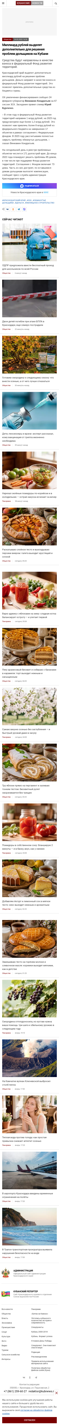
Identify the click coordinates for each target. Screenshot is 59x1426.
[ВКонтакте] (7, 209)
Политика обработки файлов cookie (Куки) (40, 1369)
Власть (5, 1318)
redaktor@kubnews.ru (42, 1391)
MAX (46, 192)
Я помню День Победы (41, 1341)
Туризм (5, 1350)
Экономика (7, 1323)
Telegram (36, 1377)
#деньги (19, 203)
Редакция (35, 1352)
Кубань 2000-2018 (39, 1332)
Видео (4, 1345)
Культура (6, 1336)
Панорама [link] (6, 501)
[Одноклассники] (13, 209)
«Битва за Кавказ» (39, 1314)
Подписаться (32, 186)
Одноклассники (30, 1377)
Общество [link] (6, 273)
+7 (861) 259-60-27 (15, 1391)
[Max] (24, 209)
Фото (4, 1341)
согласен (29, 1420)
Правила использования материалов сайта (42, 1362)
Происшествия (8, 1327)
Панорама (36, 1309)
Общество (7, 39)
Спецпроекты (37, 1327)
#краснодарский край (14, 200)
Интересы (6, 1359)
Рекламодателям (39, 1357)
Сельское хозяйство (11, 1355)
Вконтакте (24, 1377)
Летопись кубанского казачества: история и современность (41, 1320)
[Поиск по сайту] (55, 3)
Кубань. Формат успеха (41, 1336)
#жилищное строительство (39, 203)
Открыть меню (3, 3)
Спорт (4, 1332)
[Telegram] (18, 209)
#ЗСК (29, 200)
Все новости (7, 1309)
